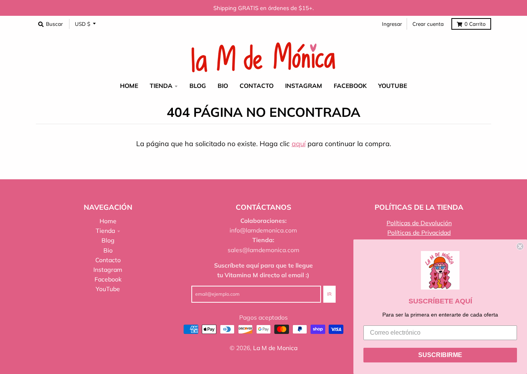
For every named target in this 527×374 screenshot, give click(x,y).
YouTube (108, 289)
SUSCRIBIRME (440, 355)
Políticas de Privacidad (419, 232)
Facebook (108, 279)
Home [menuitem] (129, 86)
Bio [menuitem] (223, 86)
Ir (329, 294)
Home (108, 221)
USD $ (82, 23)
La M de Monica (275, 348)
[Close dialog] (520, 246)
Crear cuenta (428, 23)
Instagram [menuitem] (303, 86)
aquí (299, 143)
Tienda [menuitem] (161, 86)
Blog (108, 240)
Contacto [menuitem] (257, 86)
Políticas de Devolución (419, 223)
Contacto (108, 260)
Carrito (475, 23)
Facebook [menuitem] (350, 86)
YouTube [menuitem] (392, 86)
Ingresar (392, 23)
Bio (108, 250)
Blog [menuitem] (197, 86)
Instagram (107, 269)
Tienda (105, 230)
